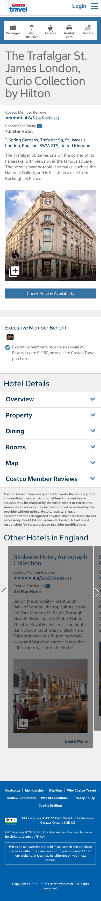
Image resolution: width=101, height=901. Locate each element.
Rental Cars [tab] (69, 35)
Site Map (55, 790)
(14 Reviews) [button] (47, 117)
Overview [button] (20, 399)
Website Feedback (54, 798)
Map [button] (12, 463)
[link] (39, 126)
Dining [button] (15, 431)
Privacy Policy (84, 798)
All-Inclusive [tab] (31, 35)
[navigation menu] (94, 6)
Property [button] (19, 415)
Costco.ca (12, 790)
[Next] (97, 592)
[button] (50, 235)
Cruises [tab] (50, 33)
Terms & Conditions (21, 798)
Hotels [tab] (88, 33)
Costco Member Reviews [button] (42, 479)
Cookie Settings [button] (50, 805)
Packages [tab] (13, 33)
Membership (34, 790)
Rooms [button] (16, 447)
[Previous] (3, 592)
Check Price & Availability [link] (61, 293)
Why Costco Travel (81, 790)
